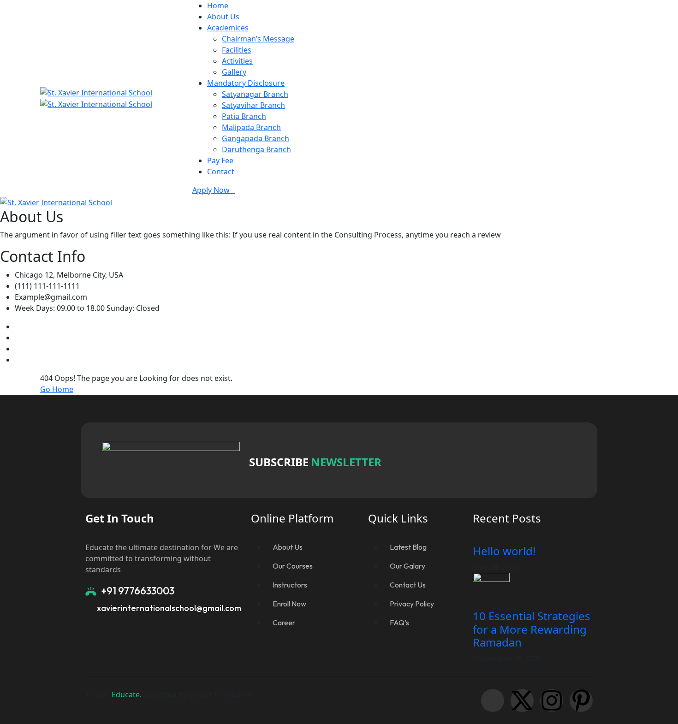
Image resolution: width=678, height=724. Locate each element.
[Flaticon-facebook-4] (492, 700)
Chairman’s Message (258, 39)
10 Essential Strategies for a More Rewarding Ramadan (531, 629)
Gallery (234, 72)
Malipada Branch (251, 127)
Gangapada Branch (255, 138)
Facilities (236, 50)
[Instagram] (551, 700)
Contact (220, 171)
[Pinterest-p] (581, 700)
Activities (237, 61)
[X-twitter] (522, 700)
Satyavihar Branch (253, 105)
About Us (223, 17)
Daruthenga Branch (256, 149)
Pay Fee (220, 160)
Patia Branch (244, 116)
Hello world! (504, 550)
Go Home (56, 389)
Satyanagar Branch (255, 94)
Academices (228, 28)
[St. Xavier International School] (96, 92)
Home (217, 5)
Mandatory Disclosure (246, 83)
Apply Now (211, 190)
